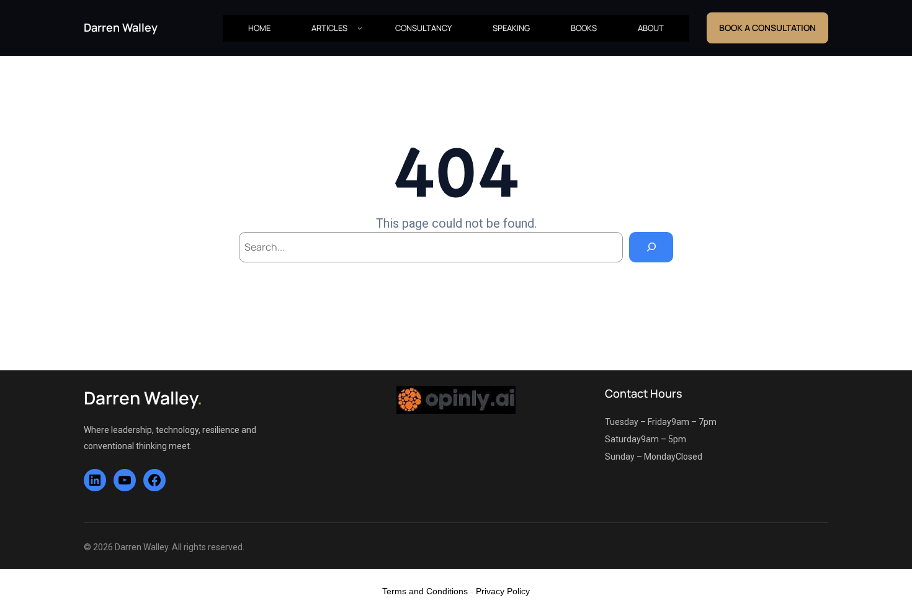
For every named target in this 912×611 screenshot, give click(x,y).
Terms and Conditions (425, 591)
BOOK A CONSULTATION (767, 27)
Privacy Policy (503, 591)
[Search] (651, 247)
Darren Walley (121, 27)
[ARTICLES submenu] (359, 27)
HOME (259, 27)
